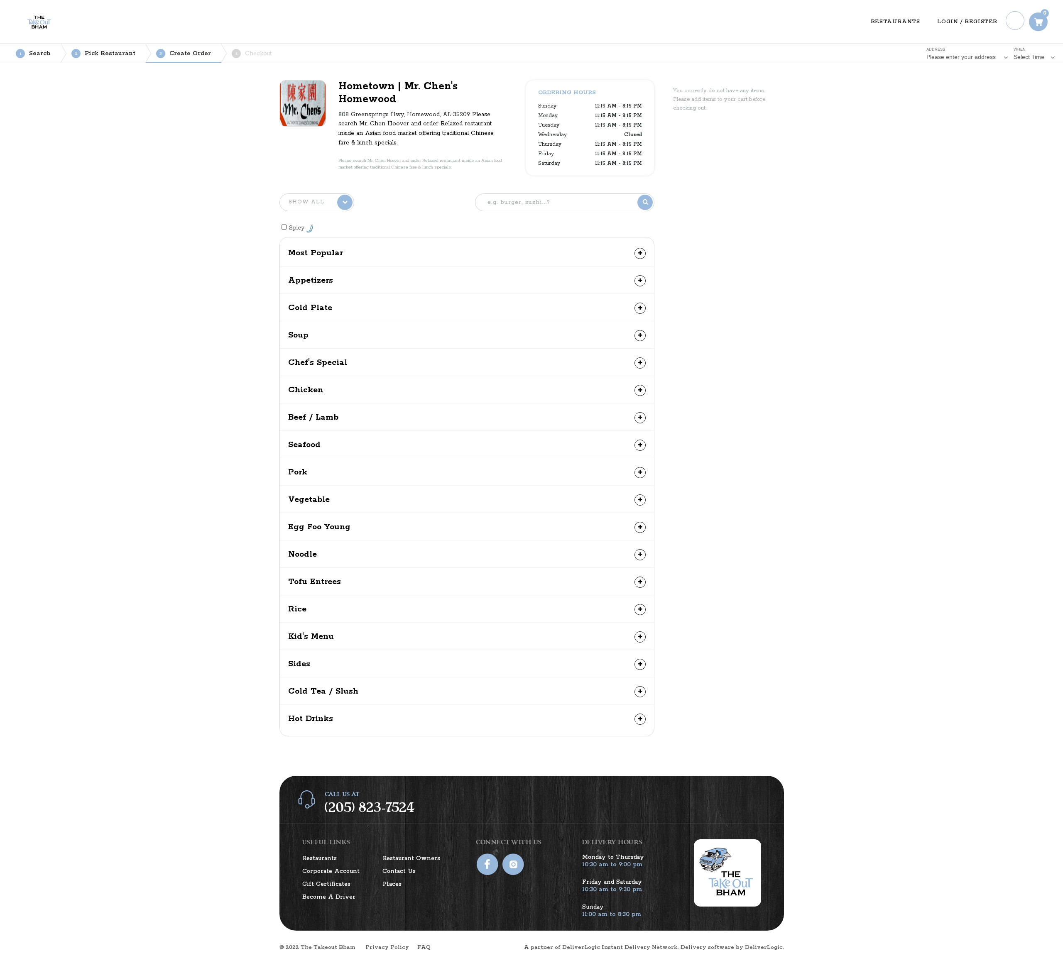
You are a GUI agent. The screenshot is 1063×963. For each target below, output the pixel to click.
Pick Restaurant (105, 53)
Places (392, 884)
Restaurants (319, 858)
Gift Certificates (326, 884)
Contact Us (399, 871)
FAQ (424, 947)
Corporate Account (331, 871)
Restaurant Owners (411, 858)
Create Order (185, 53)
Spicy (297, 228)
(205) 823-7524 (369, 807)
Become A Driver (328, 897)
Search (35, 53)
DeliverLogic (764, 947)
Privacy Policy (387, 947)
